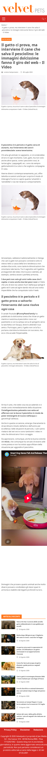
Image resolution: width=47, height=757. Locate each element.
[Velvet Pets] (23, 7)
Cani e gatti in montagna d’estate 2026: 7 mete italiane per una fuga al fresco (31, 677)
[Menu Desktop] (3, 18)
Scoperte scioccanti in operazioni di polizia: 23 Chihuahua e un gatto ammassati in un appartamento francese (29, 650)
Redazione (38, 730)
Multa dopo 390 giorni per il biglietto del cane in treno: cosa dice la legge (30, 636)
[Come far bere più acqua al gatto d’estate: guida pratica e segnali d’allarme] (8, 666)
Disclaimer (25, 730)
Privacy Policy (10, 730)
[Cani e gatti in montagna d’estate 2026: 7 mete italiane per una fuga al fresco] (8, 679)
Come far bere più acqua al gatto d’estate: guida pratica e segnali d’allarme (29, 665)
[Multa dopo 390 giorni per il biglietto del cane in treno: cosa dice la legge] (8, 638)
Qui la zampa (6, 39)
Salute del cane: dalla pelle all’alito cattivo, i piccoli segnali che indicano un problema (31, 716)
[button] (44, 18)
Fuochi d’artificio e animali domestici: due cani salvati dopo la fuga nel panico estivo (31, 690)
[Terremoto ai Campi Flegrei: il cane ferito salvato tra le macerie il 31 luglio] (8, 705)
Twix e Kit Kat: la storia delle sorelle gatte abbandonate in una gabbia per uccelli (30, 624)
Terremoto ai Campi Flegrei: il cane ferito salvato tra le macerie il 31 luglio (31, 703)
